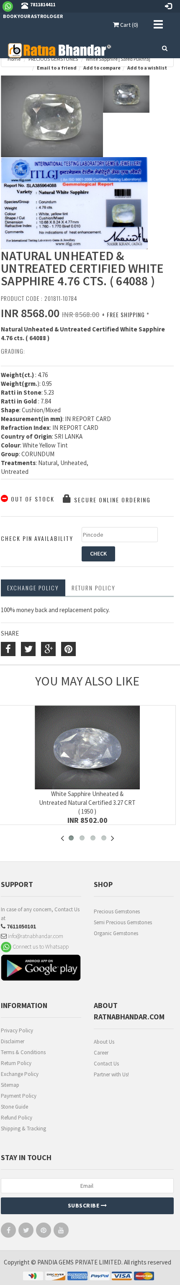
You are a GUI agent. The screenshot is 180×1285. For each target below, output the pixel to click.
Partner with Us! (111, 1074)
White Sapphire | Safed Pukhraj (118, 59)
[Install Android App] (41, 968)
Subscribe (84, 1205)
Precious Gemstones (117, 911)
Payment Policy (18, 1095)
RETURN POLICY (94, 587)
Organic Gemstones (116, 933)
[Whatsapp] (11, 6)
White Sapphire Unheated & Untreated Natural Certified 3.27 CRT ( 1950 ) (87, 802)
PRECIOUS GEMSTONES (53, 59)
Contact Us (106, 1063)
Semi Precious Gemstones (123, 922)
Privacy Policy (17, 1030)
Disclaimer (12, 1041)
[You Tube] (61, 1232)
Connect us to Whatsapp (40, 946)
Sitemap (10, 1085)
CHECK (98, 553)
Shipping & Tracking (23, 1128)
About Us (104, 1041)
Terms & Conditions (23, 1052)
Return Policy (16, 1063)
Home (14, 59)
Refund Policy (16, 1117)
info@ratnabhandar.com (35, 936)
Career (101, 1052)
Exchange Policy (33, 587)
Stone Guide (14, 1106)
